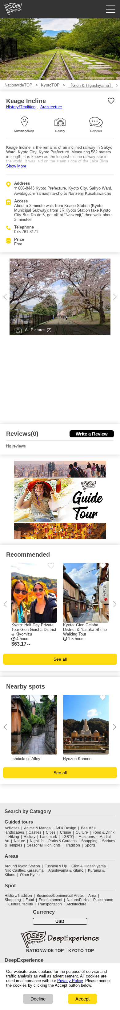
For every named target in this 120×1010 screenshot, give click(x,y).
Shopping (89, 841)
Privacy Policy (70, 980)
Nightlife (37, 841)
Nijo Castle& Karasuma (24, 870)
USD (59, 921)
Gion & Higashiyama (88, 866)
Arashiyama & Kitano (65, 870)
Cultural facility (20, 904)
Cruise (65, 832)
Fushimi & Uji (56, 866)
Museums (86, 837)
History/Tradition (20, 107)
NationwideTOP (18, 85)
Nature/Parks (78, 900)
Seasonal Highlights (44, 845)
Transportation (50, 904)
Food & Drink (103, 832)
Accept (82, 998)
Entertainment (50, 900)
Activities (12, 828)
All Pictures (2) (38, 330)
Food (30, 900)
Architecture (51, 107)
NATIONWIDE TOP (45, 950)
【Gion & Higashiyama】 (90, 85)
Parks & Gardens (62, 841)
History (29, 837)
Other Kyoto (30, 875)
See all (60, 659)
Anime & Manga (37, 828)
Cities (50, 832)
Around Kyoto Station (22, 866)
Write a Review (92, 433)
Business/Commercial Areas (60, 895)
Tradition (72, 845)
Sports (90, 845)
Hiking (13, 837)
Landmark (48, 837)
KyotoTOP (50, 85)
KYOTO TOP (81, 950)
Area (92, 895)
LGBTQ (68, 837)
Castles (35, 832)
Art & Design (65, 828)
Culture (82, 832)
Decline (38, 998)
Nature (19, 841)
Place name (103, 900)
